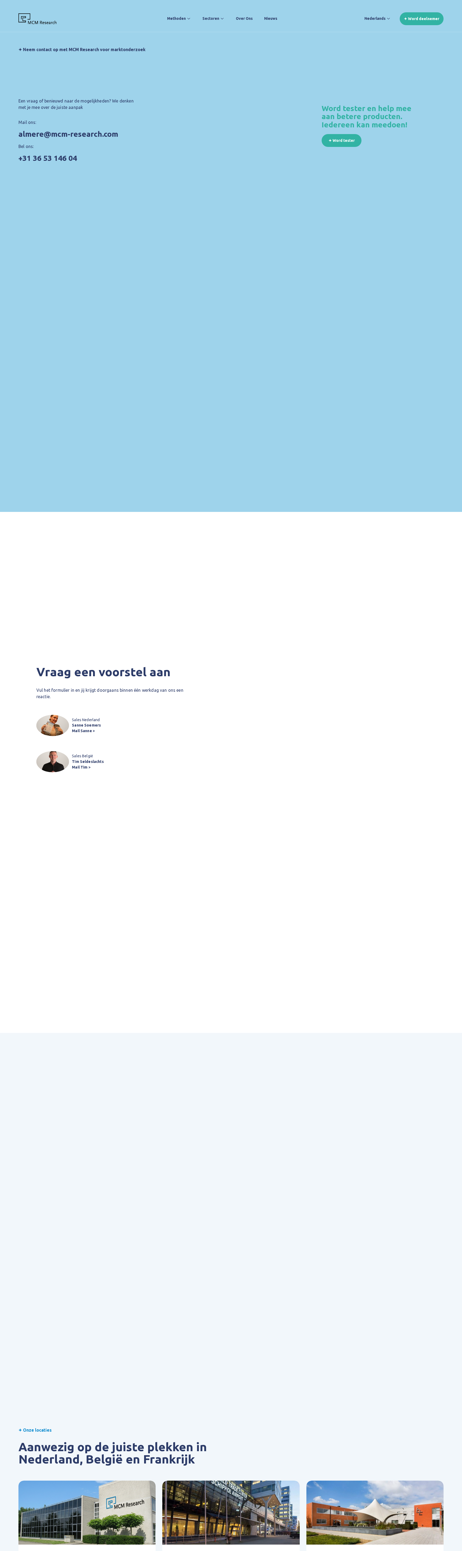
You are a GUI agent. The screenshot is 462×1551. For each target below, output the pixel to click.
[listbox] (377, 19)
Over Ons (244, 18)
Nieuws (270, 18)
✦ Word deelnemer (421, 19)
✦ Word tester (342, 140)
